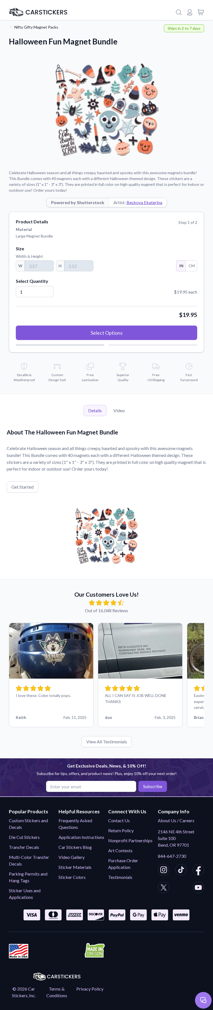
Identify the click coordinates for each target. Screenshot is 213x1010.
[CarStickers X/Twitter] (163, 888)
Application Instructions (81, 837)
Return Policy (121, 830)
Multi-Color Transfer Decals (29, 860)
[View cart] (200, 12)
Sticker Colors (72, 877)
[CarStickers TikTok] (181, 870)
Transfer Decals (24, 847)
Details (95, 410)
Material (24, 229)
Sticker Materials (75, 867)
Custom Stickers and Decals (28, 824)
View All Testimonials (106, 741)
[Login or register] (189, 12)
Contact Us (119, 820)
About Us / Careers (176, 820)
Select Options (107, 333)
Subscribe (152, 786)
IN (181, 265)
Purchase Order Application (123, 864)
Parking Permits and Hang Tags (28, 877)
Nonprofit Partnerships (130, 840)
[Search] (178, 12)
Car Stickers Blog (75, 847)
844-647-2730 (172, 856)
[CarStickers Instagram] (163, 870)
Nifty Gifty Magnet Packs (36, 27)
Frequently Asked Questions (75, 824)
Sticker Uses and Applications (24, 894)
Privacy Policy (89, 988)
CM (192, 265)
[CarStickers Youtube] (198, 888)
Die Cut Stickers (24, 837)
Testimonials (120, 877)
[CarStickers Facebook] (198, 870)
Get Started (22, 486)
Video (119, 410)
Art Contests (120, 850)
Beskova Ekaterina (144, 202)
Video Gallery (72, 857)
